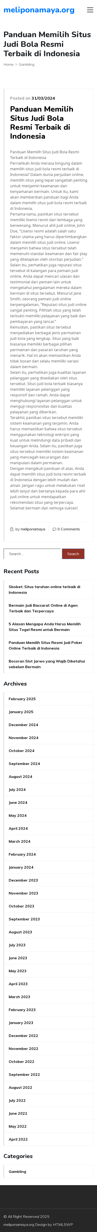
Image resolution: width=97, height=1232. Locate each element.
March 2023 (19, 996)
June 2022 (18, 1113)
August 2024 (20, 776)
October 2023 (21, 906)
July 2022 (17, 1100)
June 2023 (18, 958)
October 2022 (21, 1061)
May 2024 (18, 815)
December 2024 (23, 724)
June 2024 (18, 802)
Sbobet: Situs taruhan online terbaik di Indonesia (44, 589)
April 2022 (18, 1139)
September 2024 (24, 763)
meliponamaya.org (30, 9)
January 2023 (21, 1022)
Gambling (17, 1171)
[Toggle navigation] (90, 10)
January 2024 (21, 867)
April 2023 (18, 983)
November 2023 (23, 893)
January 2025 (21, 711)
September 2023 (24, 919)
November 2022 (23, 1048)
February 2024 (22, 854)
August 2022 (20, 1087)
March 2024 (19, 841)
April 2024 (18, 828)
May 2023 (18, 970)
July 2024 (17, 789)
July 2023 (17, 945)
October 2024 (21, 750)
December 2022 (23, 1035)
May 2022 (18, 1126)
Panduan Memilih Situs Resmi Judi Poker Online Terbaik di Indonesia (45, 645)
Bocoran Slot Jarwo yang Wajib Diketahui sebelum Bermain (47, 664)
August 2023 (20, 932)
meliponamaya (33, 529)
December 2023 (23, 880)
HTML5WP (63, 1224)
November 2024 (23, 737)
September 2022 (24, 1074)
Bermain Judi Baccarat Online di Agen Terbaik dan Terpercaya (43, 608)
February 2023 (22, 1009)
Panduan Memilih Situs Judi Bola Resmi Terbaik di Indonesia (41, 122)
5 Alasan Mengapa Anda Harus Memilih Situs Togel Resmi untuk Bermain (45, 627)
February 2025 (22, 698)
